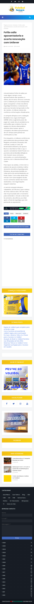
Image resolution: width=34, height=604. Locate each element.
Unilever (15, 25)
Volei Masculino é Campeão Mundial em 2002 (21, 459)
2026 (17, 543)
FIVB (14, 498)
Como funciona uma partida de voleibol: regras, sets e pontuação (15, 332)
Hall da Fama (22, 498)
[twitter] (15, 1)
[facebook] (11, 1)
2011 (17, 592)
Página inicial (8, 25)
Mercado (18, 213)
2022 (17, 556)
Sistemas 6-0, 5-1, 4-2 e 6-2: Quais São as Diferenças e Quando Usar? (21, 468)
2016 (17, 575)
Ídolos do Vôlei (11, 504)
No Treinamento (14, 501)
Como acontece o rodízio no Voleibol (20, 477)
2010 (17, 595)
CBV (28, 494)
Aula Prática (6, 494)
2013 (17, 585)
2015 (17, 579)
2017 (17, 572)
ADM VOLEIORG (9, 46)
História (5, 501)
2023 (17, 552)
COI (9, 498)
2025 (17, 546)
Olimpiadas (25, 501)
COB (4, 498)
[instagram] (19, 1)
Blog (23, 494)
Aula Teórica (16, 494)
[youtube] (27, 404)
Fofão (11, 213)
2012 (17, 589)
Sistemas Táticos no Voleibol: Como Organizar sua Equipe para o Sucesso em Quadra (16, 345)
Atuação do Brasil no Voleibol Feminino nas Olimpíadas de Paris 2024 (16, 340)
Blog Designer (18, 601)
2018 (17, 569)
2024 (17, 549)
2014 (17, 582)
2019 (17, 566)
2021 (17, 559)
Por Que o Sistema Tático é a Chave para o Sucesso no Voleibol (16, 336)
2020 (17, 562)
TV (3, 504)
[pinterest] (23, 1)
